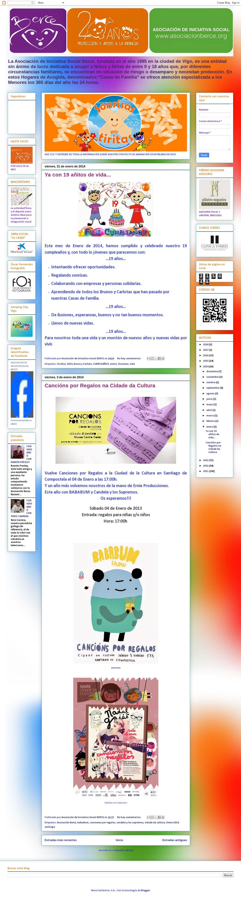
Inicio (119, 840)
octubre (211, 382)
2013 (206, 460)
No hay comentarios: (129, 358)
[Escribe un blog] (152, 358)
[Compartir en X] (156, 358)
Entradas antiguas (174, 840)
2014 (69, 364)
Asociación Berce (66, 822)
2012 (206, 465)
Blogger (145, 890)
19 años (61, 364)
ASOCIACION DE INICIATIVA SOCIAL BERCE (20, 366)
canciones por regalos (102, 822)
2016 (206, 355)
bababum (83, 822)
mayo (210, 404)
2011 (206, 471)
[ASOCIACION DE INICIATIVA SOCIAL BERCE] (22, 417)
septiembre (213, 388)
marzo (210, 415)
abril (209, 410)
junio (209, 399)
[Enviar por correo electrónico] (148, 358)
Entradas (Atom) (123, 850)
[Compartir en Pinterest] (163, 358)
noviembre (212, 377)
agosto (210, 393)
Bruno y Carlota (83, 364)
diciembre (212, 371)
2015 (206, 361)
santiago (50, 827)
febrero (210, 421)
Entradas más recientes (61, 840)
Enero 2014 (172, 822)
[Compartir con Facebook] (159, 358)
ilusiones (123, 364)
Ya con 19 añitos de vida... (78, 175)
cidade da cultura (155, 822)
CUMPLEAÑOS (101, 364)
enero (113, 364)
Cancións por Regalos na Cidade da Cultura (100, 385)
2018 (206, 344)
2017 (206, 350)
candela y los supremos (130, 822)
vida (132, 364)
